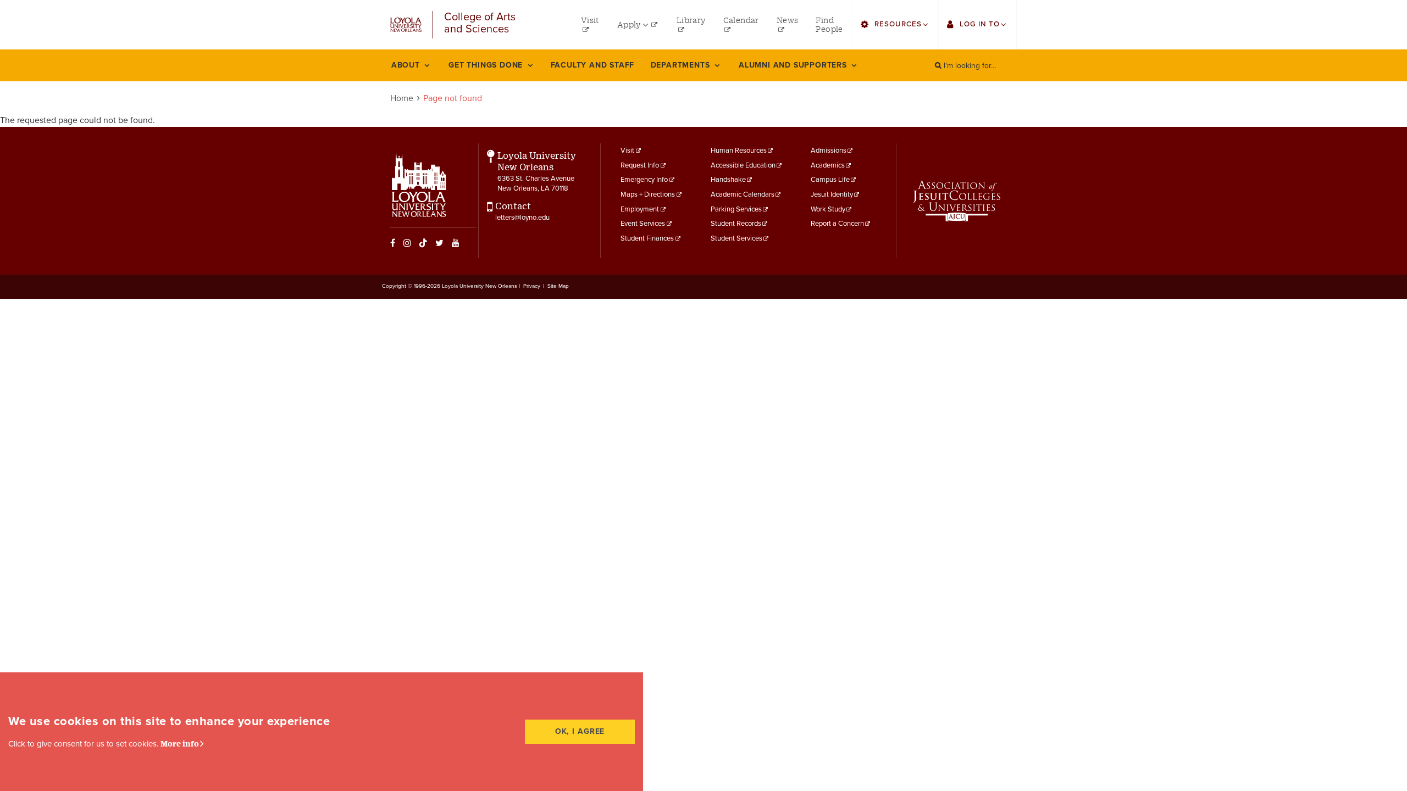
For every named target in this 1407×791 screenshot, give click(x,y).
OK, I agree (580, 731)
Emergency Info (644, 179)
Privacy (531, 286)
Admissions (828, 150)
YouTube (455, 242)
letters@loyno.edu (522, 217)
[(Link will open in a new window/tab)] (956, 201)
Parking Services (736, 209)
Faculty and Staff (593, 65)
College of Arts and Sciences (480, 23)
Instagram (407, 242)
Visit (627, 150)
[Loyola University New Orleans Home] (406, 25)
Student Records (736, 223)
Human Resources (739, 150)
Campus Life (830, 179)
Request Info (640, 165)
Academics (828, 165)
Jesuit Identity (832, 194)
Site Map (558, 286)
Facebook (392, 242)
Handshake (728, 179)
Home (401, 98)
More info (179, 743)
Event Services (643, 223)
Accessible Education (743, 165)
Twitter (439, 242)
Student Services (736, 238)
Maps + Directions (648, 194)
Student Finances (647, 238)
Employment (640, 209)
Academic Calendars (742, 194)
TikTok (423, 242)
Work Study (828, 209)
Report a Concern (837, 223)
